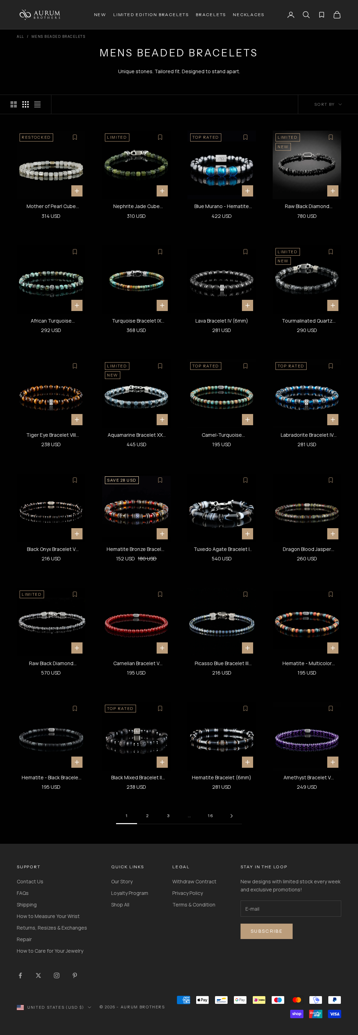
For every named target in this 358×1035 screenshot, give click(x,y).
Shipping (27, 904)
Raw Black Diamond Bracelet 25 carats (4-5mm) (306, 206)
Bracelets (211, 14)
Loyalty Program (129, 893)
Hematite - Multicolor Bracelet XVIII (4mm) (307, 663)
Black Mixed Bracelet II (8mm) (136, 777)
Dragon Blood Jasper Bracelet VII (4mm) (307, 549)
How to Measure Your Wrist (48, 916)
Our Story (122, 881)
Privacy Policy (187, 893)
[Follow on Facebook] (20, 975)
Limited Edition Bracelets (151, 14)
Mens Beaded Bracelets (58, 36)
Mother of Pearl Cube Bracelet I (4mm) (51, 206)
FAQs (23, 893)
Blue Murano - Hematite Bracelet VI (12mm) (221, 206)
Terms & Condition (193, 904)
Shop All (120, 904)
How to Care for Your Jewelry (50, 950)
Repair (24, 939)
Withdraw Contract (194, 881)
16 (210, 815)
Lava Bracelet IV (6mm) (221, 320)
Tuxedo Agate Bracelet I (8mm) (222, 549)
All (20, 36)
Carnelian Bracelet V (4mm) (136, 663)
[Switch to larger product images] (13, 104)
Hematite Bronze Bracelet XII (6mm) (136, 549)
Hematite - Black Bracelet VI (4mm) (51, 777)
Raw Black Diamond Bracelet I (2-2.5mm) (51, 663)
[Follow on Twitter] (38, 975)
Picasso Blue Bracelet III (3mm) (222, 663)
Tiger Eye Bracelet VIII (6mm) (51, 435)
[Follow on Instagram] (56, 975)
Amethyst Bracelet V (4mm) (307, 777)
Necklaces (248, 14)
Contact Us (30, 881)
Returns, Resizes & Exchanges (52, 927)
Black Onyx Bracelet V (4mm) (51, 549)
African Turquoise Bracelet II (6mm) (51, 321)
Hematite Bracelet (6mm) (221, 777)
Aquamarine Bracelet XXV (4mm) (136, 435)
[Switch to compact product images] (37, 104)
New (100, 14)
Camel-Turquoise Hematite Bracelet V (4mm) (222, 435)
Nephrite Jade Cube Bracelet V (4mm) (136, 206)
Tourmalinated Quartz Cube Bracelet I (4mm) (307, 321)
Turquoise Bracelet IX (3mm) (136, 321)
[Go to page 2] (231, 816)
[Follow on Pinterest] (74, 975)
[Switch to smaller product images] (25, 104)
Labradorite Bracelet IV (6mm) (307, 435)
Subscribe (266, 931)
